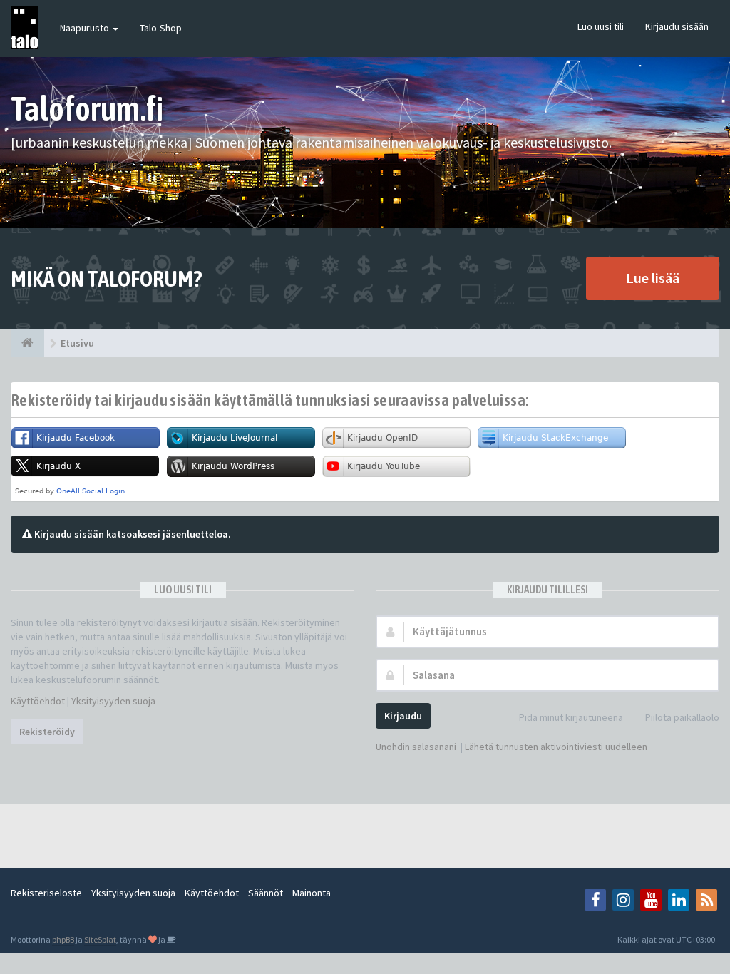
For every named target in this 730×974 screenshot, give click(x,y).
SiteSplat (100, 939)
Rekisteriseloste (46, 892)
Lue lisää (652, 278)
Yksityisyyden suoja (113, 700)
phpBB (63, 939)
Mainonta (311, 892)
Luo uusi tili (600, 26)
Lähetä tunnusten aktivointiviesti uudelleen (556, 746)
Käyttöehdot (38, 700)
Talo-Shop (161, 27)
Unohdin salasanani (416, 746)
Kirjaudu (403, 715)
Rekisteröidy (47, 731)
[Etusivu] (27, 343)
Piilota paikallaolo (682, 717)
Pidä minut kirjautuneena (571, 717)
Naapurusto (85, 27)
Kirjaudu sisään (677, 26)
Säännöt (265, 892)
